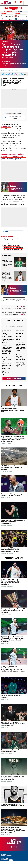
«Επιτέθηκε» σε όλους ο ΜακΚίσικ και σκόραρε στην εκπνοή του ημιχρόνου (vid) (13, 247)
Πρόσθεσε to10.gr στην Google (15, 117)
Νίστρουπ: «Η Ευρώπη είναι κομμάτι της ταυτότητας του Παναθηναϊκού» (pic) (7, 370)
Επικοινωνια (4, 858)
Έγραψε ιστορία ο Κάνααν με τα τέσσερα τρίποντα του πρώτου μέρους (14, 241)
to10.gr (3, 70)
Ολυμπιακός (6, 126)
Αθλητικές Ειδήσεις (20, 312)
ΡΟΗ (6, 326)
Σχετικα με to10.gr (6, 855)
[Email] (24, 74)
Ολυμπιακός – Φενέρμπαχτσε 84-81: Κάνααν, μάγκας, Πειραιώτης (14, 64)
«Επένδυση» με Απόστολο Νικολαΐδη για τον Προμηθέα (20, 357)
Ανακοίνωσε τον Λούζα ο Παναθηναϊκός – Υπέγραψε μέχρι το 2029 (21, 347)
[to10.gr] (6, 3)
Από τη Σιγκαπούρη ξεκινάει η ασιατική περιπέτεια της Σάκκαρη (20, 335)
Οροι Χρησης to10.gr (6, 857)
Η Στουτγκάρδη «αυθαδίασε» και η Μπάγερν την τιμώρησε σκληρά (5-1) (7, 350)
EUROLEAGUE (10, 230)
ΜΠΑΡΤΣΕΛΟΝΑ (18, 230)
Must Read (20, 326)
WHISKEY (11, 859)
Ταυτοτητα (4, 854)
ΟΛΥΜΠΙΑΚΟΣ (5, 232)
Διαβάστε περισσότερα (14, 378)
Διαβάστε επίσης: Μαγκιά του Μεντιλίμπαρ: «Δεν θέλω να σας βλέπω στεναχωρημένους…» (13, 156)
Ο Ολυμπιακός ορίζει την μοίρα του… (20, 365)
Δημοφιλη (12, 326)
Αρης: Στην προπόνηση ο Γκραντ (6, 359)
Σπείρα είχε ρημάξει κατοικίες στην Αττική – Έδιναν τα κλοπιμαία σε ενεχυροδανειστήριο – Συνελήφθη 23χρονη (8, 337)
